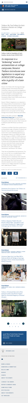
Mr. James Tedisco (10, 6)
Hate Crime (13, 34)
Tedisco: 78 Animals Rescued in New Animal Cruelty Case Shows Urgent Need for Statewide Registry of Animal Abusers (12, 294)
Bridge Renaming (5, 251)
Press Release (5, 182)
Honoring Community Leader (18, 251)
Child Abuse (4, 216)
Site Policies (5, 390)
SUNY (2, 34)
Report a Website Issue (8, 384)
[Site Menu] (26, 2)
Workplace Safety (18, 184)
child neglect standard (14, 216)
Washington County (16, 252)
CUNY (7, 34)
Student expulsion (12, 36)
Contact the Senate (7, 381)
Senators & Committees (8, 366)
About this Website (7, 392)
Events (3, 375)
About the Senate (6, 377)
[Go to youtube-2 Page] (2, 359)
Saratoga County (5, 252)
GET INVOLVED (5, 395)
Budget (3, 372)
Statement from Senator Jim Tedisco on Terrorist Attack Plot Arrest (13, 189)
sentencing (9, 217)
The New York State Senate (8, 2)
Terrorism (4, 183)
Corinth (15, 217)
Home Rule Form (6, 387)
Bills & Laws (5, 369)
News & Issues (5, 364)
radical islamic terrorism (13, 183)
